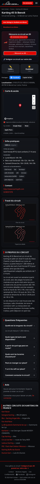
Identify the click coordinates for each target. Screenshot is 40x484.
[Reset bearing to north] (33, 103)
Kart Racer (6, 411)
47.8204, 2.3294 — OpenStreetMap (13, 133)
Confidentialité (9, 474)
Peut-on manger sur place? (16, 363)
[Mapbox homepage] (8, 118)
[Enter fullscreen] (33, 107)
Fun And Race (7, 421)
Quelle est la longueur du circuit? (18, 325)
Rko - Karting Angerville (16, 418)
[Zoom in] (33, 96)
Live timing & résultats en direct (15, 22)
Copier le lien (27, 77)
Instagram (32, 474)
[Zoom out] (33, 99)
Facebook (16, 77)
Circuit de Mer (16, 440)
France (12, 9)
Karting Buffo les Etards (11, 449)
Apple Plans (9, 130)
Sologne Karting (14, 415)
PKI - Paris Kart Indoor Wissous (18, 446)
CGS (30, 472)
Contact (11, 472)
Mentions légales (21, 472)
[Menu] (36, 3)
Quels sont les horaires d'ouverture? (14, 355)
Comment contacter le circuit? (17, 375)
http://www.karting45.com (13, 189)
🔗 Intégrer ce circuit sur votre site (17, 59)
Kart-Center (5, 9)
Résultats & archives (10, 27)
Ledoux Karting (11, 443)
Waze (26, 126)
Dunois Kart (13, 453)
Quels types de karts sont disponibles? (15, 338)
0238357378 (8, 192)
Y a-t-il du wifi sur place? (15, 369)
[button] (20, 106)
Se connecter (27, 3)
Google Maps (17, 126)
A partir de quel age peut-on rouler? (16, 347)
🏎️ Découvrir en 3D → (20, 53)
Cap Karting (9, 436)
